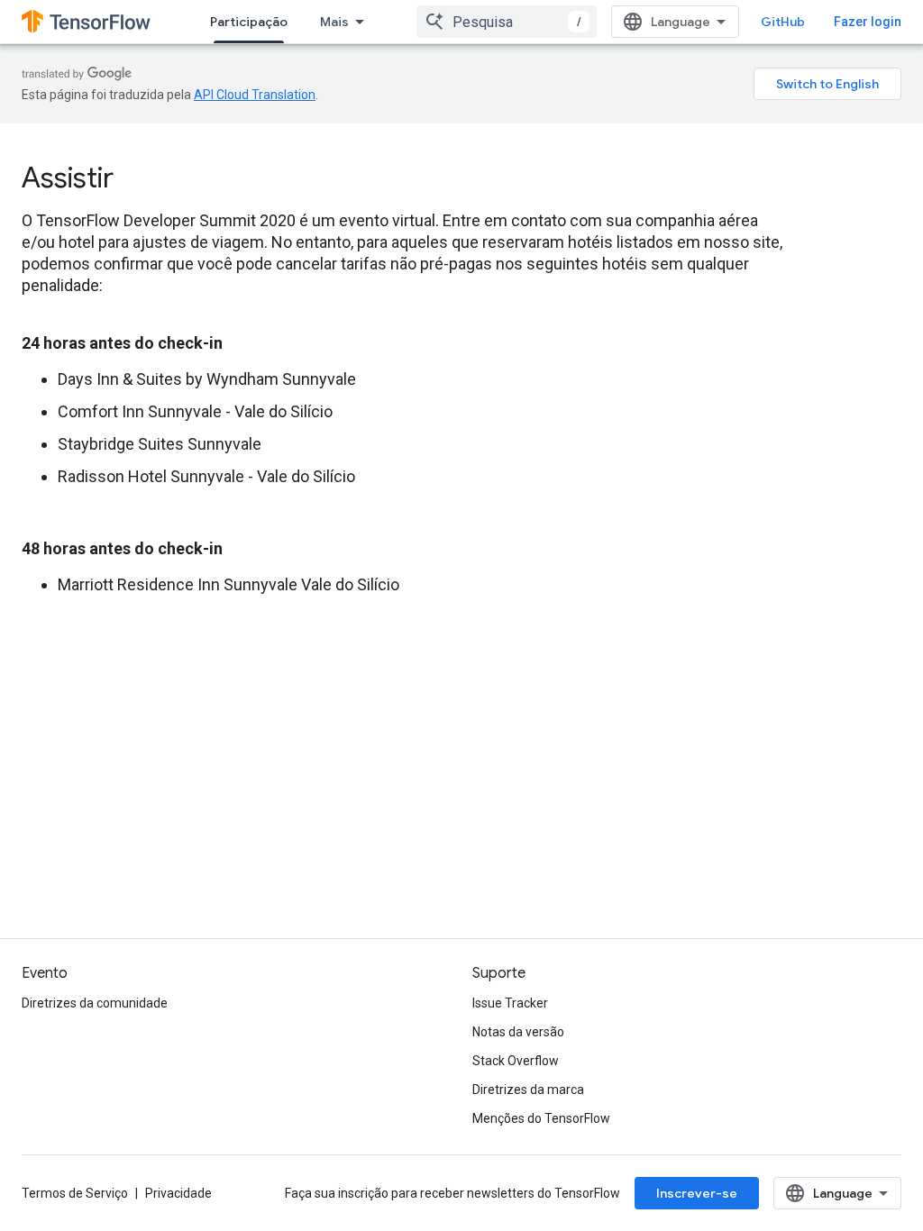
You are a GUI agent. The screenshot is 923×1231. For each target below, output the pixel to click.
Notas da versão (518, 1032)
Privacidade (178, 1193)
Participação (249, 22)
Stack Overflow (515, 1060)
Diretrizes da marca (528, 1089)
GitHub (783, 22)
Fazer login (867, 21)
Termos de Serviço (75, 1193)
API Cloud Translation (254, 94)
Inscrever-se (696, 1193)
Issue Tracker (510, 1003)
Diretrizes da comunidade (95, 1003)
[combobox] (506, 21)
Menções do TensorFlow (541, 1118)
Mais (334, 22)
